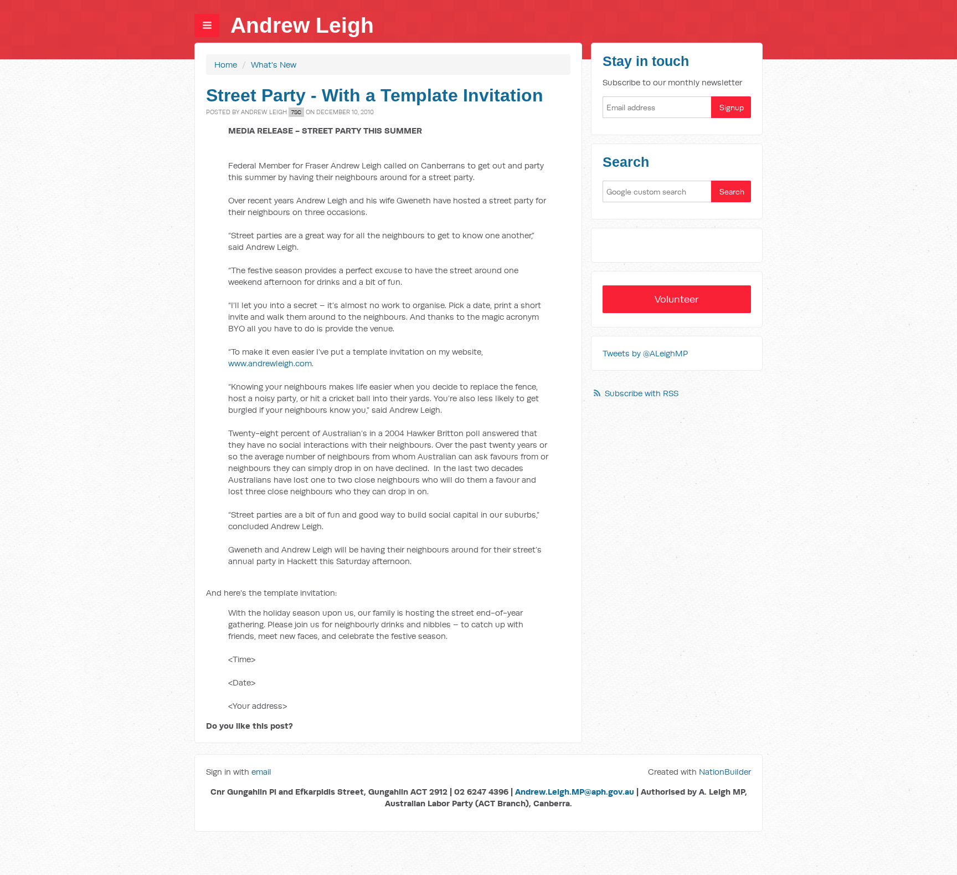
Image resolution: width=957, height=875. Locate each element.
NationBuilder (725, 771)
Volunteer (677, 299)
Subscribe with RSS (641, 393)
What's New (273, 64)
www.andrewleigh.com (270, 363)
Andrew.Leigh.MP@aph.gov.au (574, 791)
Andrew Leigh (302, 25)
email (261, 771)
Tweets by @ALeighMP (645, 353)
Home (225, 64)
